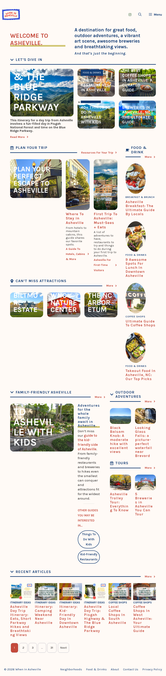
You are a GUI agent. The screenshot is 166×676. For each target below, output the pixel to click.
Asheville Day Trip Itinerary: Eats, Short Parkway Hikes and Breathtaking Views (20, 620)
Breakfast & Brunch (140, 197)
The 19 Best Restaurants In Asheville (95, 85)
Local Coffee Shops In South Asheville (117, 614)
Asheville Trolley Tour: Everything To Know (119, 502)
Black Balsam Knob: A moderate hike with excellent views (119, 440)
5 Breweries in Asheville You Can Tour (144, 504)
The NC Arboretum (100, 302)
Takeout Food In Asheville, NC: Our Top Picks (140, 375)
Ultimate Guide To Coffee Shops (140, 323)
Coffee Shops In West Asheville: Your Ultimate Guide (142, 618)
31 (51, 647)
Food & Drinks (92, 72)
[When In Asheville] (11, 14)
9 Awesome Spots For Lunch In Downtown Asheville (136, 267)
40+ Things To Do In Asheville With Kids (95, 114)
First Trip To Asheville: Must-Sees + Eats (105, 220)
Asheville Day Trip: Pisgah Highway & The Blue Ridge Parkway (39, 71)
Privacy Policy (152, 669)
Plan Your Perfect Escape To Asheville (31, 180)
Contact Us (130, 669)
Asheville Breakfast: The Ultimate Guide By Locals (140, 208)
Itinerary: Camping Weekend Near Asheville (44, 614)
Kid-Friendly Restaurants (89, 556)
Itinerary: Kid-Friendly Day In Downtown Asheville (69, 616)
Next (63, 647)
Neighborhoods (71, 669)
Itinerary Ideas (20, 602)
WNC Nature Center (63, 302)
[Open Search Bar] (140, 14)
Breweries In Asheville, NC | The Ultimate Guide (137, 114)
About (115, 669)
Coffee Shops (135, 316)
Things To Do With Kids (89, 539)
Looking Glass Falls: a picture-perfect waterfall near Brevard (143, 442)
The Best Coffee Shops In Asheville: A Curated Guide (137, 80)
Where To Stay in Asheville (75, 218)
